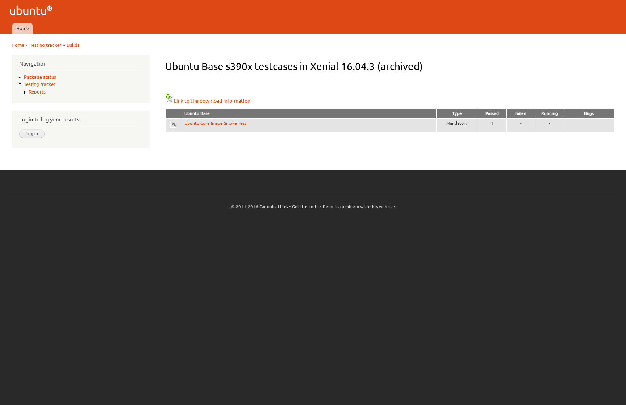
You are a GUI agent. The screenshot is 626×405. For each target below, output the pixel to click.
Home (22, 28)
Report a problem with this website (359, 206)
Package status (40, 76)
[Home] (32, 11)
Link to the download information (212, 101)
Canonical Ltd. (273, 206)
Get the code (305, 206)
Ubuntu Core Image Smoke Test (215, 123)
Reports (37, 91)
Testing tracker (45, 44)
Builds (73, 44)
